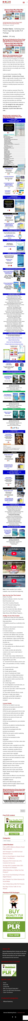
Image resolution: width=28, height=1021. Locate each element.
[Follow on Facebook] (12, 1017)
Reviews (12, 25)
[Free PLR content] (14, 826)
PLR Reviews (6, 25)
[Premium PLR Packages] (14, 916)
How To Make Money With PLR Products (13, 884)
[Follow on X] (15, 1017)
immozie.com (21, 1012)
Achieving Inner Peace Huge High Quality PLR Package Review (12, 23)
